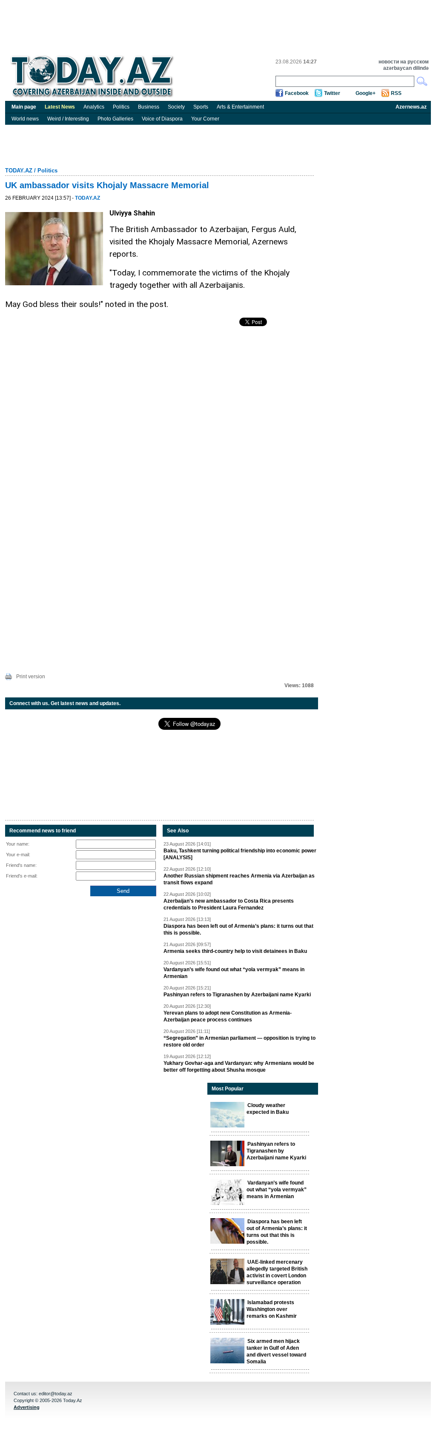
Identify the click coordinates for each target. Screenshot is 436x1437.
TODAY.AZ (18, 170)
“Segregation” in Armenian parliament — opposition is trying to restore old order (240, 1041)
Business (148, 107)
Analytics (93, 107)
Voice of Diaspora (162, 119)
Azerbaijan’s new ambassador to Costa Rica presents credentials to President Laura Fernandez (229, 904)
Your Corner (205, 119)
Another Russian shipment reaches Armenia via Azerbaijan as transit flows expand (239, 879)
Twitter (332, 93)
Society (176, 107)
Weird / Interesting (68, 119)
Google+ (366, 93)
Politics (121, 107)
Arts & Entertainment (240, 107)
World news (25, 119)
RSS (396, 93)
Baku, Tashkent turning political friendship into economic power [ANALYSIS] (240, 854)
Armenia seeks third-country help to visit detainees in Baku (235, 951)
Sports (200, 107)
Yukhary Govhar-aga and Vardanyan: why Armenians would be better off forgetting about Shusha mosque (239, 1066)
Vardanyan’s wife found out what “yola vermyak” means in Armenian (234, 973)
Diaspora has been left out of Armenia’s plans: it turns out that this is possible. (238, 929)
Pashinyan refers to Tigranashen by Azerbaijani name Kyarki (237, 995)
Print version (30, 677)
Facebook (297, 93)
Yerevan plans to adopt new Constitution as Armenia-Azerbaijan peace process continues (228, 1016)
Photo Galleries (115, 119)
